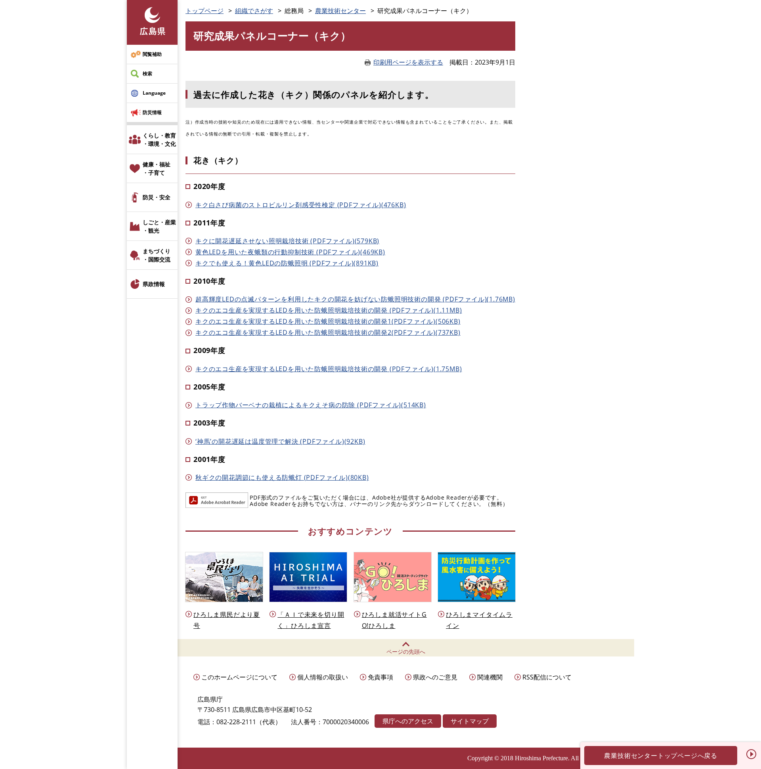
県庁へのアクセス (407, 721)
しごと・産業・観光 (159, 226)
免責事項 (380, 677)
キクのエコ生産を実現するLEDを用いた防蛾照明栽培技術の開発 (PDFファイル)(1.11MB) (328, 310)
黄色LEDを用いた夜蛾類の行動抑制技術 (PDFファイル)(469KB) (290, 252)
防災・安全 (156, 197)
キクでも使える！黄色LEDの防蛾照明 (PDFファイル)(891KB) (287, 263)
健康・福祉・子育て (156, 168)
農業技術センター (340, 10)
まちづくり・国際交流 (156, 255)
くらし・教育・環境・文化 (159, 139)
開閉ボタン (751, 754)
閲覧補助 (152, 54)
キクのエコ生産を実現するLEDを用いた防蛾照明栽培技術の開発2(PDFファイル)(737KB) (328, 332)
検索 (147, 73)
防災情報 (152, 112)
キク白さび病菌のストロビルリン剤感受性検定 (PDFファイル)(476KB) (300, 204)
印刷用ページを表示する (408, 62)
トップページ (204, 10)
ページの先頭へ (405, 651)
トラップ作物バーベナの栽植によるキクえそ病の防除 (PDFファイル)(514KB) (310, 405)
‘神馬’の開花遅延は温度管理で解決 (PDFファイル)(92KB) (280, 441)
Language (154, 93)
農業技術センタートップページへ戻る (660, 755)
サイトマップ (470, 721)
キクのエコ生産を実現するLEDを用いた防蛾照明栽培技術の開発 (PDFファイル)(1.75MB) (328, 368)
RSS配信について (547, 677)
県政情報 (154, 284)
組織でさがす (254, 10)
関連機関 (490, 677)
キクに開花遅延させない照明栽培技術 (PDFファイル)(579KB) (287, 241)
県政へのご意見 (435, 677)
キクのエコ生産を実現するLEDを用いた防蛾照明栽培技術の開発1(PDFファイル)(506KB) (328, 321)
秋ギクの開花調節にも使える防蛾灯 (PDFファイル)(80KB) (282, 477)
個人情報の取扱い (322, 677)
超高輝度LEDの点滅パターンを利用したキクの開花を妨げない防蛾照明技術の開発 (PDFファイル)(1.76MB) (355, 299)
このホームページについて (239, 677)
